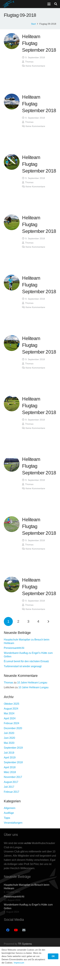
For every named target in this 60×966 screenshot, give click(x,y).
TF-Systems (25, 944)
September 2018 (13, 762)
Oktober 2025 (11, 703)
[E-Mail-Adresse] (24, 930)
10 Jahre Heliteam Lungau (32, 682)
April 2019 (10, 757)
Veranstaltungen (13, 822)
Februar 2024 (11, 723)
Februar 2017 (11, 791)
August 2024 (11, 708)
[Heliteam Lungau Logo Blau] (8, 4)
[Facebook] (8, 930)
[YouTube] (16, 930)
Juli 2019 (9, 752)
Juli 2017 (9, 786)
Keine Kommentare (35, 66)
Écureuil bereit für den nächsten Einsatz (26, 661)
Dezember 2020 (13, 728)
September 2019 (13, 747)
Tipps (7, 818)
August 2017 (11, 782)
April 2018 (10, 767)
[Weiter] (48, 621)
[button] (49, 4)
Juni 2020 (9, 738)
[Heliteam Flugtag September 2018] (12, 41)
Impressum (19, 962)
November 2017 (13, 777)
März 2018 (10, 772)
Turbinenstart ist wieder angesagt (22, 666)
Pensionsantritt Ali (14, 648)
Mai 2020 (9, 743)
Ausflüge (9, 813)
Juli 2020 (9, 733)
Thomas (29, 61)
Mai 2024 (9, 713)
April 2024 (10, 718)
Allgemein (9, 808)
